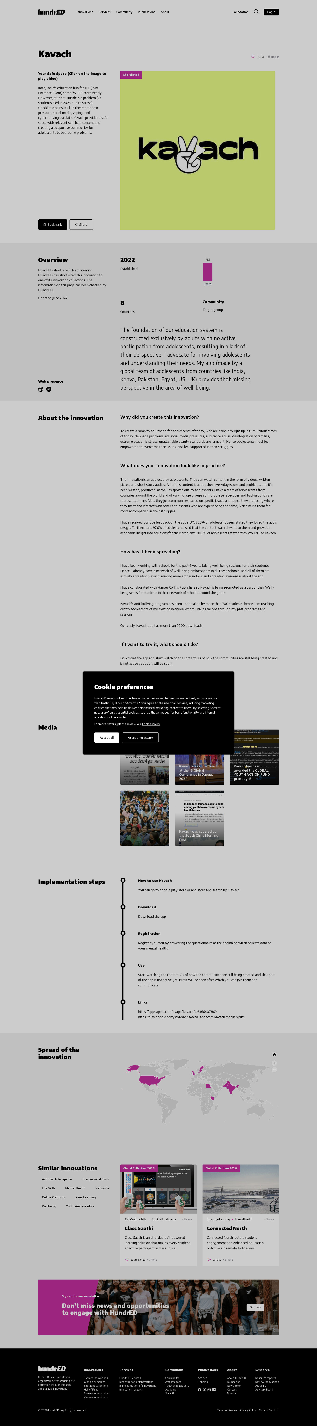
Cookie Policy (151, 724)
